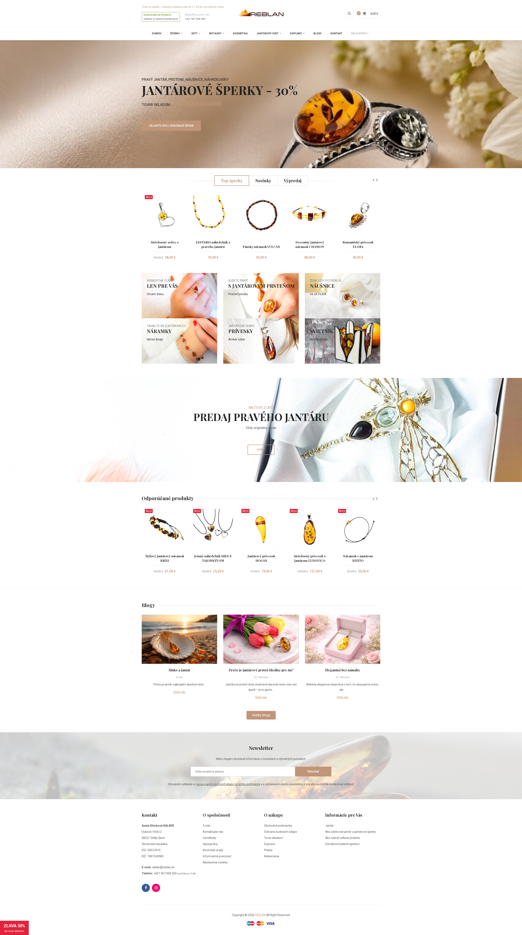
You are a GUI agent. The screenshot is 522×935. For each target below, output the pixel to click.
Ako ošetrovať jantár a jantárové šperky (350, 831)
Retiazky (215, 33)
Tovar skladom (273, 838)
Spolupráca (210, 844)
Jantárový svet (268, 33)
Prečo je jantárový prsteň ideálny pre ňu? (261, 670)
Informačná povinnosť (217, 856)
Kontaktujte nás (213, 831)
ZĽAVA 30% (14, 928)
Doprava (269, 844)
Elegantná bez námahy (342, 670)
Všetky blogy (261, 715)
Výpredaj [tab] (292, 180)
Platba (268, 850)
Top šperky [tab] (232, 180)
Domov (156, 33)
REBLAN (260, 915)
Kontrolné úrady (213, 850)
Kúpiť (261, 449)
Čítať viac (179, 692)
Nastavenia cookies (215, 862)
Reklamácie (271, 856)
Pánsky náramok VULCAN (261, 247)
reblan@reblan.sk (163, 867)
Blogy (317, 33)
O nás (206, 825)
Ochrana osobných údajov (280, 831)
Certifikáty (209, 838)
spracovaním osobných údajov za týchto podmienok (228, 784)
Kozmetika (240, 33)
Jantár (329, 825)
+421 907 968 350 (195, 19)
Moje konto (359, 33)
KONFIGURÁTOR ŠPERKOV (157, 15)
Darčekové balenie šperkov (342, 844)
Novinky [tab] (263, 180)
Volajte (197, 14)
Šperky (175, 33)
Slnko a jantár (179, 670)
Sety (194, 33)
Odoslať (313, 771)
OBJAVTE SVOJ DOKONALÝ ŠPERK (171, 125)
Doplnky (296, 33)
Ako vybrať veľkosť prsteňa (342, 838)
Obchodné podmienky (278, 825)
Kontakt (336, 33)
